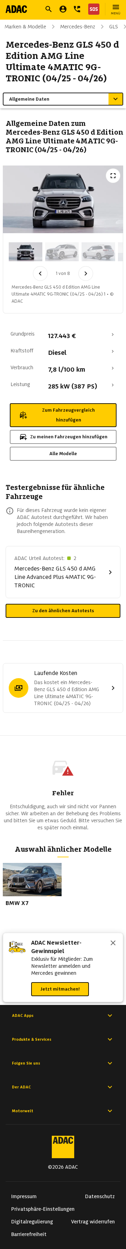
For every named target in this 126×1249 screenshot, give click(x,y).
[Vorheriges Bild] (40, 273)
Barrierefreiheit (29, 1234)
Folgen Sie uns (26, 1063)
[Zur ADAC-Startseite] (16, 9)
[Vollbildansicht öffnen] (113, 175)
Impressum (24, 1196)
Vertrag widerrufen (93, 1221)
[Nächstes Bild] (85, 273)
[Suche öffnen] (48, 9)
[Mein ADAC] (63, 9)
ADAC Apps (23, 1015)
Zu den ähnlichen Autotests (63, 611)
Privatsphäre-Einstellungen (43, 1209)
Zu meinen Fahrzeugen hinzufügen (68, 437)
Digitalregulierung (32, 1221)
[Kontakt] (77, 9)
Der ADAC (21, 1087)
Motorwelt (22, 1110)
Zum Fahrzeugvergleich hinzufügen (68, 415)
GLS (113, 26)
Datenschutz (100, 1196)
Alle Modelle (63, 454)
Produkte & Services (31, 1039)
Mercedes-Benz (77, 26)
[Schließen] (113, 943)
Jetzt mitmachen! (60, 989)
